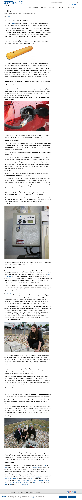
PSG (5, 467)
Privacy (6, 492)
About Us (35, 7)
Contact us (60, 2)
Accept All (72, 496)
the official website (23, 484)
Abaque (18, 480)
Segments (43, 7)
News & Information (71, 7)
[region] (41, 497)
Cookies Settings (54, 496)
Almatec (24, 480)
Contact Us (38, 492)
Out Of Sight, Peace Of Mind (29, 13)
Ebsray (13, 23)
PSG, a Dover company (10, 478)
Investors (61, 7)
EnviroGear (41, 480)
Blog (20, 13)
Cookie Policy (12, 492)
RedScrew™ (26, 482)
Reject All (62, 496)
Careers (52, 2)
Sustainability (52, 7)
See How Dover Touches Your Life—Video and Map (14, 5)
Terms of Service (20, 492)
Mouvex (6, 482)
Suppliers (56, 2)
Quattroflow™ (19, 482)
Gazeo (9, 16)
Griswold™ (47, 480)
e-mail (33, 467)
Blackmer (29, 480)
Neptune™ (12, 482)
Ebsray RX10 (10, 294)
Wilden (34, 482)
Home (29, 7)
